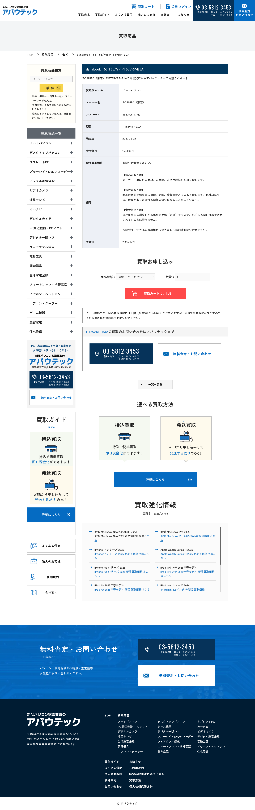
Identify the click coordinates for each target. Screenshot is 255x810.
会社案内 (167, 14)
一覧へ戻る (155, 384)
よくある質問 (124, 14)
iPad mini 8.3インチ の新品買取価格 (182, 589)
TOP (30, 54)
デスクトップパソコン (171, 721)
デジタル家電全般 (208, 736)
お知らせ (184, 14)
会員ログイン (181, 6)
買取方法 (135, 780)
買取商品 (84, 14)
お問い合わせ (113, 786)
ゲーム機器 (164, 726)
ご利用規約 (136, 768)
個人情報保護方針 (141, 786)
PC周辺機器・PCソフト (133, 726)
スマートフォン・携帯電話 (174, 746)
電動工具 (202, 741)
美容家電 (163, 751)
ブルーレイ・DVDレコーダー (176, 736)
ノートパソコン (127, 721)
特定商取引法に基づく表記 (147, 774)
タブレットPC (206, 721)
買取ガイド (102, 14)
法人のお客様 (147, 14)
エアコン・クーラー (130, 751)
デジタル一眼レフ (169, 731)
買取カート (146, 6)
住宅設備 (202, 751)
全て (65, 54)
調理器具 (123, 746)
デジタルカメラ (127, 731)
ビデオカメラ (205, 731)
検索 (51, 87)
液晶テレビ (125, 736)
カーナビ (202, 726)
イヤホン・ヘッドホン (211, 746)
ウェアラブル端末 (169, 741)
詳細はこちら (51, 514)
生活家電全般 (126, 741)
